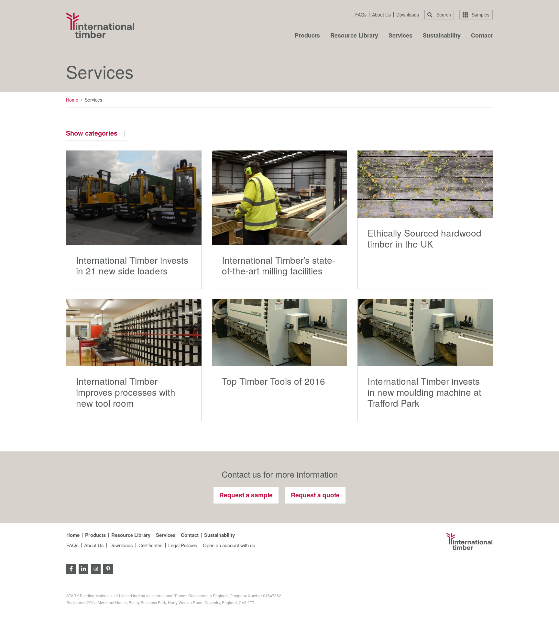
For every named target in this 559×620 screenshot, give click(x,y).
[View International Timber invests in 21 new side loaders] (134, 197)
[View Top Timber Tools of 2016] (279, 332)
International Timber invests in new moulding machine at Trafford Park (424, 391)
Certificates (150, 545)
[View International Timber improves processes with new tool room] (134, 332)
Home (72, 99)
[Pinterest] (108, 568)
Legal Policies (182, 545)
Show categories (91, 133)
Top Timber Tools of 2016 (273, 380)
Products (307, 35)
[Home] (100, 25)
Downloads (407, 14)
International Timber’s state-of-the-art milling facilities (278, 265)
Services (400, 35)
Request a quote (315, 495)
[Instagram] (96, 568)
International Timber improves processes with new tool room (125, 391)
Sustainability (442, 35)
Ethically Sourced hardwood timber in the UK (424, 238)
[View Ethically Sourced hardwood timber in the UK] (425, 184)
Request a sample (246, 495)
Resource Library (354, 35)
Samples (479, 14)
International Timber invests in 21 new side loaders (132, 265)
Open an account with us (229, 545)
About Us (381, 14)
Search (443, 14)
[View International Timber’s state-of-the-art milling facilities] (279, 197)
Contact (482, 35)
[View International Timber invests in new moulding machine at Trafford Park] (425, 332)
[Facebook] (71, 568)
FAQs (361, 14)
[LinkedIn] (83, 568)
